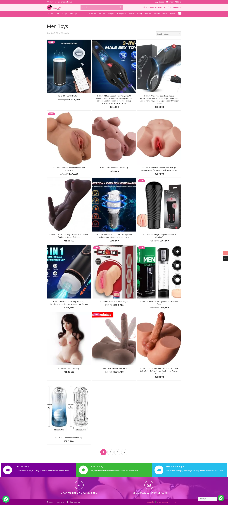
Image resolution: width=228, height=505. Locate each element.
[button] (6, 499)
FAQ (174, 502)
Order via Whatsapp (70, 108)
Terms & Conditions (163, 502)
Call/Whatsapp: (153, 7)
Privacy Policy (150, 502)
